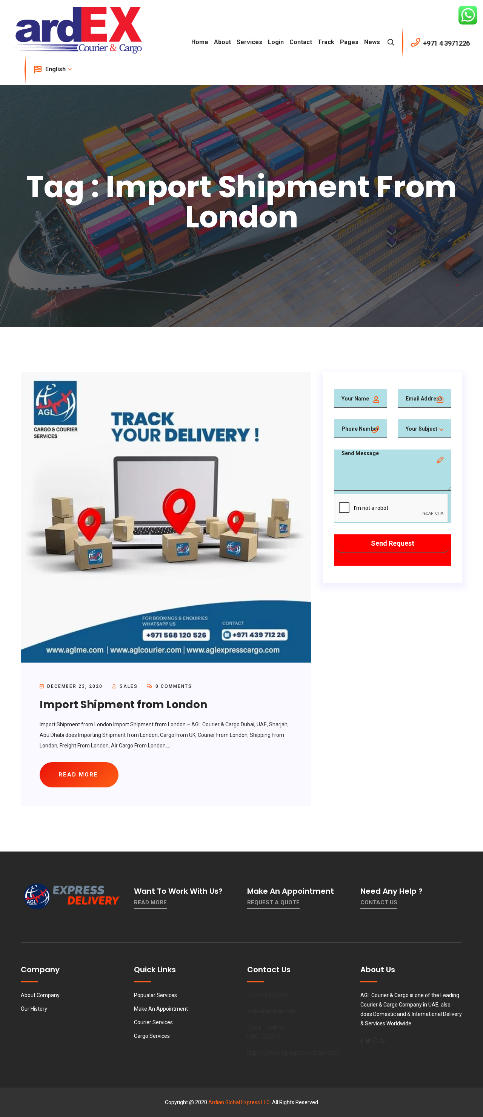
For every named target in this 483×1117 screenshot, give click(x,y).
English (56, 69)
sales (129, 686)
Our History (34, 1009)
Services (249, 42)
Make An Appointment (161, 1009)
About (222, 42)
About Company (40, 995)
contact (300, 42)
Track (326, 42)
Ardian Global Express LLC (239, 1102)
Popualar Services (155, 995)
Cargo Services (152, 1036)
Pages (349, 42)
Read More (150, 902)
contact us (378, 902)
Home (199, 42)
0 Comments (173, 686)
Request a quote (273, 902)
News (372, 42)
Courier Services (153, 1022)
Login (276, 42)
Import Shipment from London (123, 704)
